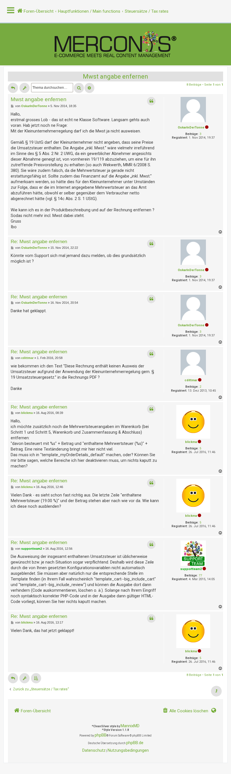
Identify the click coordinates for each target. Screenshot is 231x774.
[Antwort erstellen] (13, 88)
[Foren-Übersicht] (115, 44)
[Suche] (79, 88)
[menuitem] (185, 711)
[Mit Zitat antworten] (151, 101)
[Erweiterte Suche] (89, 88)
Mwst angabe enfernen (115, 76)
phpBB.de (134, 742)
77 (200, 575)
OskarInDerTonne (191, 127)
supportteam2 (191, 569)
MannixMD (130, 725)
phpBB (100, 735)
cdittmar (191, 380)
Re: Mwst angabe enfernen (39, 241)
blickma (191, 442)
